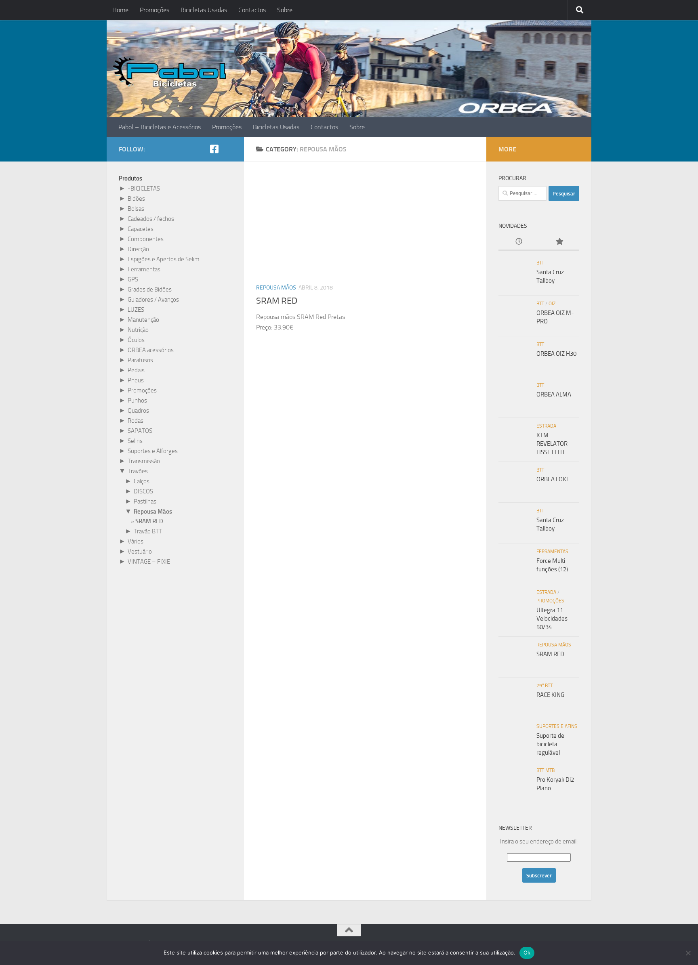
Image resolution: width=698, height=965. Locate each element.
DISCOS (143, 491)
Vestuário (140, 551)
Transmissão (144, 461)
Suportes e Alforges (153, 451)
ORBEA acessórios (151, 350)
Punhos (137, 400)
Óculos (136, 340)
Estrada (546, 426)
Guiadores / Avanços (153, 299)
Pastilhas (145, 501)
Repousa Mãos (276, 287)
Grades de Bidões (150, 289)
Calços (141, 481)
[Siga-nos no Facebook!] (214, 149)
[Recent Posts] (518, 242)
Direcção (138, 249)
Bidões (136, 198)
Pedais (136, 370)
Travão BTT (148, 531)
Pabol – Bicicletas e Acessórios (159, 127)
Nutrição (138, 330)
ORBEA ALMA (553, 394)
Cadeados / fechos (151, 218)
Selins (135, 441)
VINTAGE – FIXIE (149, 561)
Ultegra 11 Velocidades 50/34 (552, 618)
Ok (527, 952)
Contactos (252, 10)
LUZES (136, 309)
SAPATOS (140, 430)
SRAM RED (276, 301)
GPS (133, 279)
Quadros (138, 410)
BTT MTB (545, 770)
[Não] (688, 953)
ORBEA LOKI (552, 479)
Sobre (284, 10)
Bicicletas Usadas (204, 10)
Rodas (135, 420)
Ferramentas (144, 269)
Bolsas (136, 208)
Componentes (146, 239)
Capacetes (140, 229)
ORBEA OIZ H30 (556, 353)
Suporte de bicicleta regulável (550, 744)
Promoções (154, 10)
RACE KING (550, 695)
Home (120, 10)
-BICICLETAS (144, 188)
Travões (138, 471)
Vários (135, 541)
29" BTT (544, 685)
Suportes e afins (556, 726)
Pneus (136, 380)
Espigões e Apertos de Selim (164, 259)
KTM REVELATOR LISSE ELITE (552, 444)
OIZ (552, 303)
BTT (540, 263)
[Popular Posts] (559, 242)
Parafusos (140, 360)
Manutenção (143, 319)
